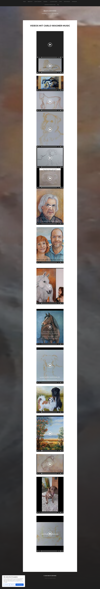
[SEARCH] (58, 4)
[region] (13, 581)
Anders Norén (52, 578)
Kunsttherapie (37, 1)
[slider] (49, 57)
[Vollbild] (62, 57)
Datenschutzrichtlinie (50, 4)
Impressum (74, 1)
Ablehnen (12, 584)
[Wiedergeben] (37, 57)
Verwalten (6, 584)
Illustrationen (53, 1)
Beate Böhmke (50, 11)
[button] (50, 45)
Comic (60, 1)
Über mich (30, 1)
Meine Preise (67, 1)
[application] (50, 44)
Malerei (45, 1)
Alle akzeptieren (20, 584)
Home (24, 1)
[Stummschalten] (60, 57)
